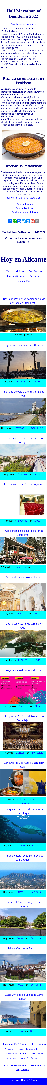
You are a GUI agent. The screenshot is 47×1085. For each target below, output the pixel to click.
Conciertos (19, 567)
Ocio (20, 1031)
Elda (37, 706)
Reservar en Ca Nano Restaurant (23, 197)
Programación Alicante (14, 1044)
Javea (37, 520)
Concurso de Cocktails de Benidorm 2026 (24, 764)
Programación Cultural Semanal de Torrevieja (24, 718)
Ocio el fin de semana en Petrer (23, 577)
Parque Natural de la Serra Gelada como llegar (24, 857)
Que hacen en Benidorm (23, 23)
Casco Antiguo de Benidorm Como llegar (24, 996)
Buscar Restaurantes (28, 1048)
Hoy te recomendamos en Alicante (23, 345)
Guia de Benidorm (25, 208)
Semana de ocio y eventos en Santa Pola (24, 393)
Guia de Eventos (25, 204)
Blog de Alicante (29, 1058)
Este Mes (34, 276)
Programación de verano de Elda (23, 670)
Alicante (37, 381)
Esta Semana (35, 271)
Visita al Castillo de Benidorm (23, 948)
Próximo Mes (23, 280)
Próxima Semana (15, 276)
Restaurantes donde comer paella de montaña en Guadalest (24, 300)
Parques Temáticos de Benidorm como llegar (24, 811)
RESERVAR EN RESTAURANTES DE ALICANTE (24, 1067)
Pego (37, 659)
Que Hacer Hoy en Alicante (23, 1080)
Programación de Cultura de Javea (23, 484)
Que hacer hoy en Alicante (25, 212)
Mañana (20, 271)
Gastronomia (27, 799)
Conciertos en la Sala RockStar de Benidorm (24, 532)
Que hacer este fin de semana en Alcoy (24, 440)
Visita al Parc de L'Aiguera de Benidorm (24, 904)
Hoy (7, 271)
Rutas (20, 891)
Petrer (37, 613)
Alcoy (37, 474)
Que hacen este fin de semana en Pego (24, 625)
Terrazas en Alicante (16, 1053)
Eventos (21, 381)
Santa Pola (37, 427)
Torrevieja (37, 752)
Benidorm (38, 567)
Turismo (20, 845)
